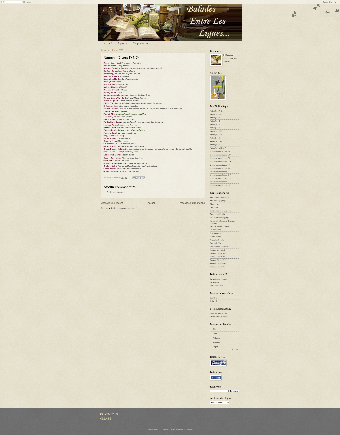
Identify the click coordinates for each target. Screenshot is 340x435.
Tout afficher (235, 350)
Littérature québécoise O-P (220, 175)
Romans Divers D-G (218, 253)
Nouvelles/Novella (217, 240)
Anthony (216, 338)
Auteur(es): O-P (216, 135)
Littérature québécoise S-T (220, 182)
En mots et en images (218, 279)
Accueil (108, 43)
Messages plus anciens (192, 203)
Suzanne (229, 55)
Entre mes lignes (216, 286)
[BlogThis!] (136, 177)
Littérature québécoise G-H (220, 162)
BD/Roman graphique (218, 201)
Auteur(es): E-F (216, 118)
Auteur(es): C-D (216, 114)
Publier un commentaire (116, 192)
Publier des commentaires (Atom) (124, 208)
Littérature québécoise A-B (220, 151)
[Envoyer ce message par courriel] (133, 177)
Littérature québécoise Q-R (220, 178)
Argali (215, 347)
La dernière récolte (150, 166)
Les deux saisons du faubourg (139, 149)
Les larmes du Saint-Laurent (150, 122)
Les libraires (214, 298)
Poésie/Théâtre (216, 243)
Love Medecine (175, 109)
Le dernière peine (128, 144)
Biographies (214, 204)
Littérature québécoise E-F (220, 158)
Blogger (189, 430)
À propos (122, 43)
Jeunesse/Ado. (216, 230)
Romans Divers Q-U (218, 264)
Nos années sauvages (131, 128)
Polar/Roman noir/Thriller (219, 247)
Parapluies (157, 103)
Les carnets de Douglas (140, 103)
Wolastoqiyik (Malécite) (219, 317)
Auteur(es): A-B (216, 111)
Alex (214, 329)
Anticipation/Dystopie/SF (219, 197)
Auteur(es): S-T (216, 141)
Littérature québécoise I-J (220, 165)
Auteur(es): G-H (216, 121)
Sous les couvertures (129, 171)
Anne (215, 334)
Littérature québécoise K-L (220, 168)
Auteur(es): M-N (216, 131)
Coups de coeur (141, 43)
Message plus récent (112, 203)
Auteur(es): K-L (216, 128)
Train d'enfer (126, 117)
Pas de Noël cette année (129, 166)
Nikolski (123, 87)
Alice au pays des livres (132, 158)
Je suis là (123, 103)
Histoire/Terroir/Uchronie (219, 226)
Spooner (119, 82)
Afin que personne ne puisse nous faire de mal (140, 68)
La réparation (124, 138)
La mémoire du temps (164, 149)
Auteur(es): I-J (215, 124)
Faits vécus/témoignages (220, 218)
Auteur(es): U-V (216, 145)
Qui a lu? (213, 301)
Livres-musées (215, 233)
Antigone (216, 342)
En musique (214, 282)
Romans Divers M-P (218, 260)
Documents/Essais (217, 214)
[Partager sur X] (138, 177)
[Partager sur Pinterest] (144, 177)
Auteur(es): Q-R (216, 138)
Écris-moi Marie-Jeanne (135, 98)
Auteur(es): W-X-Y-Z (218, 148)
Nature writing (215, 236)
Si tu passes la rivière (131, 63)
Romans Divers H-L (217, 257)
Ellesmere (124, 76)
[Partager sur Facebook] (141, 177)
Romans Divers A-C (217, 250)
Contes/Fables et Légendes (220, 211)
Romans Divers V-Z (217, 267)
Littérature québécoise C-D (220, 155)
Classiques (214, 207)
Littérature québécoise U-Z (220, 185)
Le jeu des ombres (158, 109)
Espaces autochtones (218, 313)
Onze (120, 93)
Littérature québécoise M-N (220, 172)
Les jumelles (123, 66)
